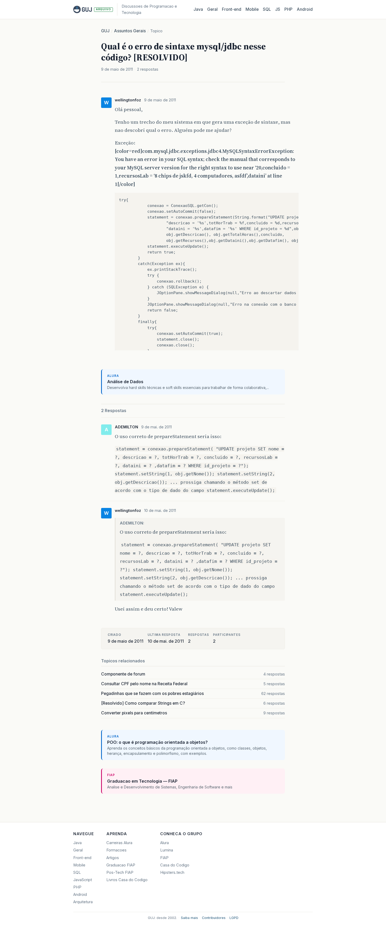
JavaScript (82, 879)
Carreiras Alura (119, 842)
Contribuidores (214, 918)
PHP (288, 9)
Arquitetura (83, 902)
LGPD (233, 918)
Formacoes (116, 850)
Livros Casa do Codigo (127, 879)
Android (305, 9)
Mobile (252, 9)
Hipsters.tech (172, 872)
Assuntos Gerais (130, 30)
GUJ (105, 30)
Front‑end (231, 9)
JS (277, 9)
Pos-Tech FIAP (119, 872)
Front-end (82, 857)
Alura (164, 842)
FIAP (164, 857)
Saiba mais (189, 918)
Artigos (112, 857)
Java (198, 9)
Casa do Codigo (174, 865)
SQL (267, 9)
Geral (212, 9)
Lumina (166, 850)
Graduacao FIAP (120, 865)
